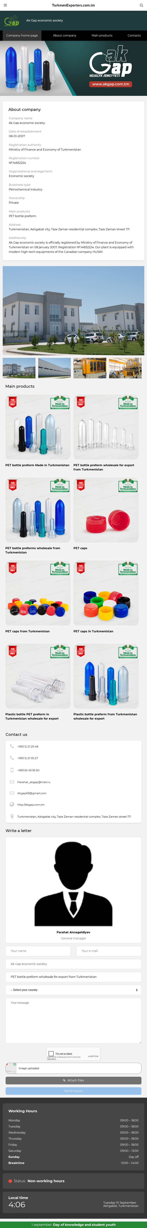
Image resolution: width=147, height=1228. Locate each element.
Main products (102, 35)
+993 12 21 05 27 (27, 758)
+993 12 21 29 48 (27, 746)
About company (64, 35)
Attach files (75, 1080)
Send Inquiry (73, 1091)
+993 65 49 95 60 (28, 770)
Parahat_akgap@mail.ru (33, 782)
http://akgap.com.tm (31, 804)
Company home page (22, 35)
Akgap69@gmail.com (31, 793)
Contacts (134, 35)
